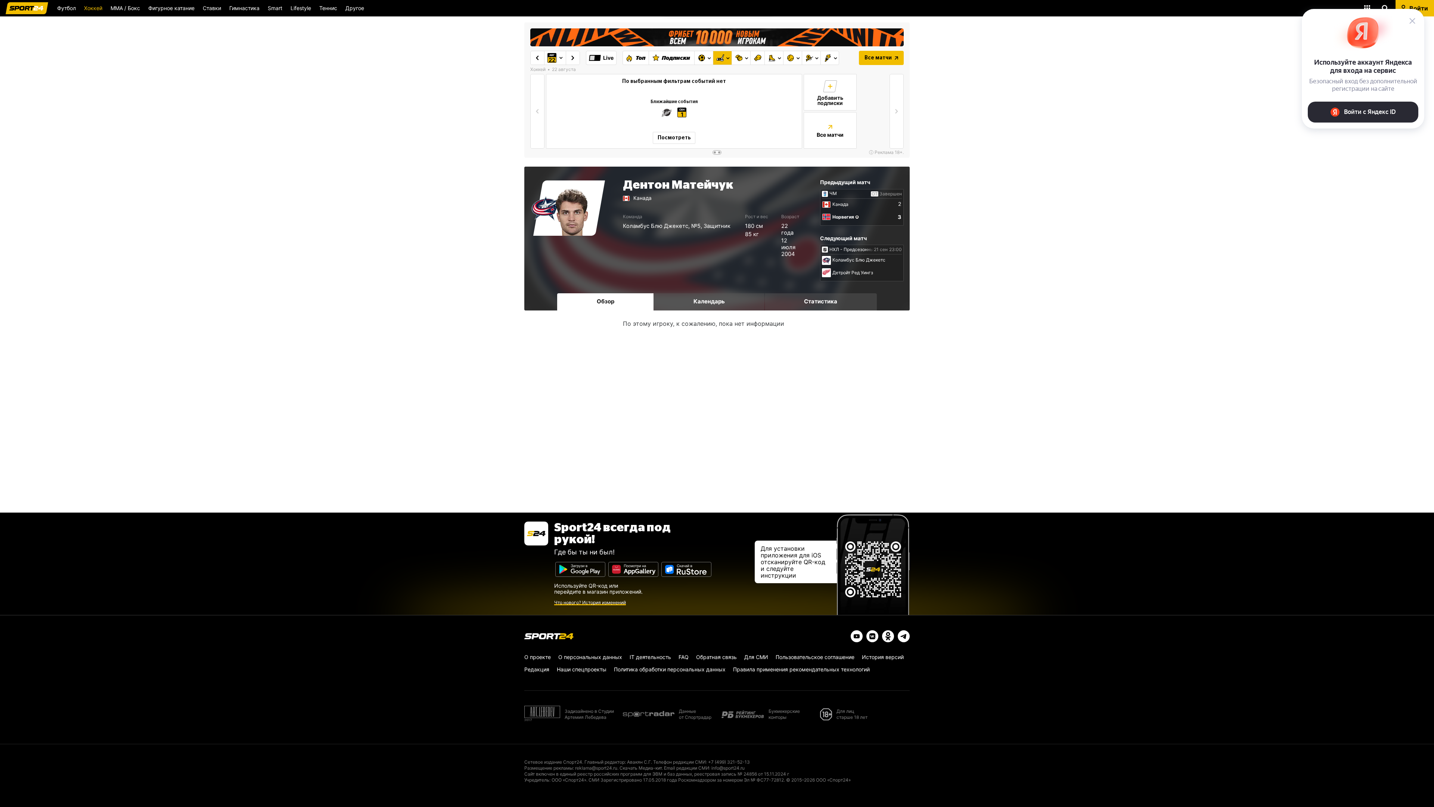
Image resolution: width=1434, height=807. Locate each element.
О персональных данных (590, 657)
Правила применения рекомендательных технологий (801, 669)
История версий (883, 657)
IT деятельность (650, 657)
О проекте (537, 657)
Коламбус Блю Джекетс (655, 226)
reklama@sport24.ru (596, 768)
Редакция (536, 669)
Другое (354, 8)
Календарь (709, 301)
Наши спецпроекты (581, 669)
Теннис (328, 8)
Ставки (212, 8)
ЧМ (833, 193)
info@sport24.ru (728, 768)
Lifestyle (301, 8)
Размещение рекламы (548, 768)
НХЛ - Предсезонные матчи (859, 249)
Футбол (66, 8)
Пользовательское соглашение (815, 657)
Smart (275, 8)
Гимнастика (244, 8)
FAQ (684, 657)
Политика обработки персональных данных (670, 669)
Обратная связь (716, 657)
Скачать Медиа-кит (641, 768)
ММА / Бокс (125, 8)
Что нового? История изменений (590, 602)
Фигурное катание (171, 8)
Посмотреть (674, 137)
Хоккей (93, 8)
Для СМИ (756, 657)
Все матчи (878, 58)
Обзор (605, 301)
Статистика (820, 301)
